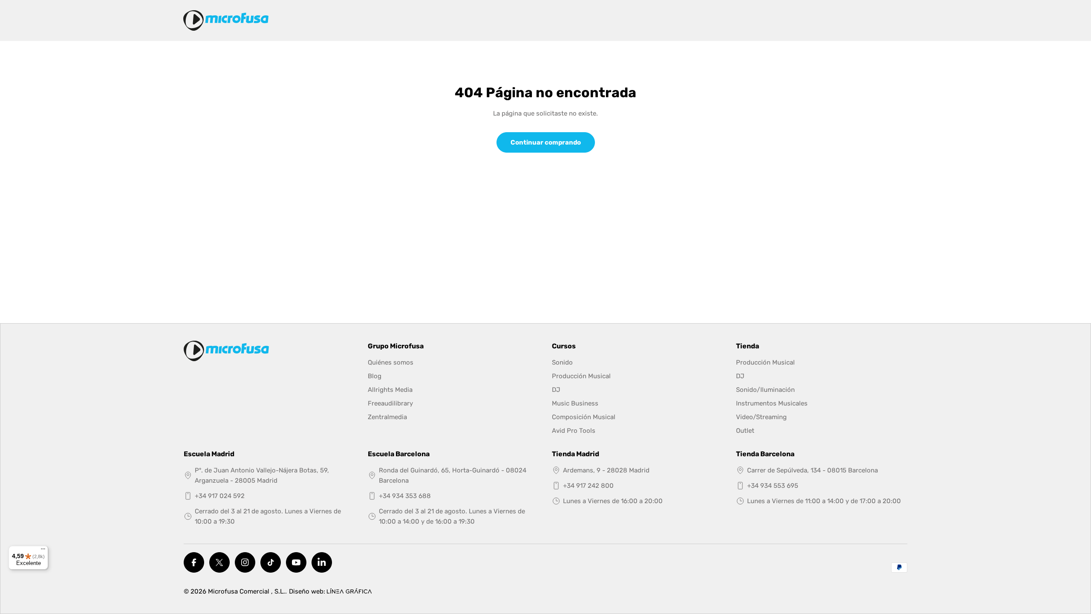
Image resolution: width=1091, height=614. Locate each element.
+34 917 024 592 (220, 496)
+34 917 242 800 (588, 485)
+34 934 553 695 (772, 485)
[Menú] (43, 551)
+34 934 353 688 (405, 496)
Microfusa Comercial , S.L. (246, 591)
